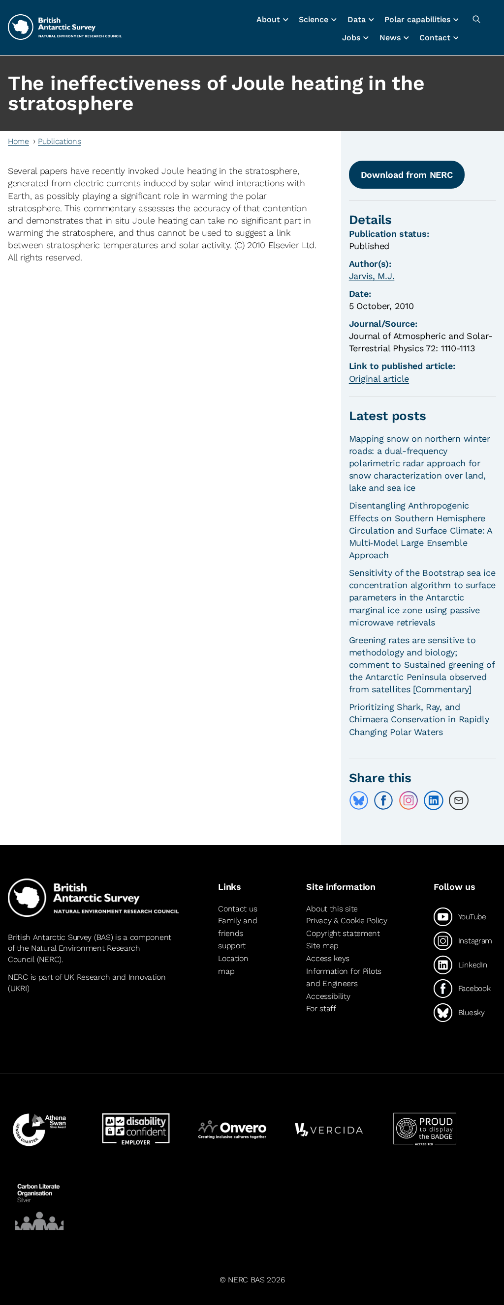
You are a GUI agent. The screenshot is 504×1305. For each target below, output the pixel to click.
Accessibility (328, 996)
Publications (59, 141)
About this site (332, 908)
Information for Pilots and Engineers (343, 977)
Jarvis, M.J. (372, 276)
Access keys (327, 958)
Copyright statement (343, 933)
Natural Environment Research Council (74, 953)
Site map (322, 946)
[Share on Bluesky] (359, 800)
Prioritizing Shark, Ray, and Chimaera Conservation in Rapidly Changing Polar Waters (419, 719)
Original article (379, 378)
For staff (321, 1008)
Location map (233, 965)
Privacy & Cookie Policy (346, 920)
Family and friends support (237, 933)
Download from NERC (407, 175)
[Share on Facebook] (383, 800)
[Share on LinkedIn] (433, 800)
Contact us (237, 908)
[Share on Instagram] (408, 800)
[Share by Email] (459, 800)
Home (18, 141)
